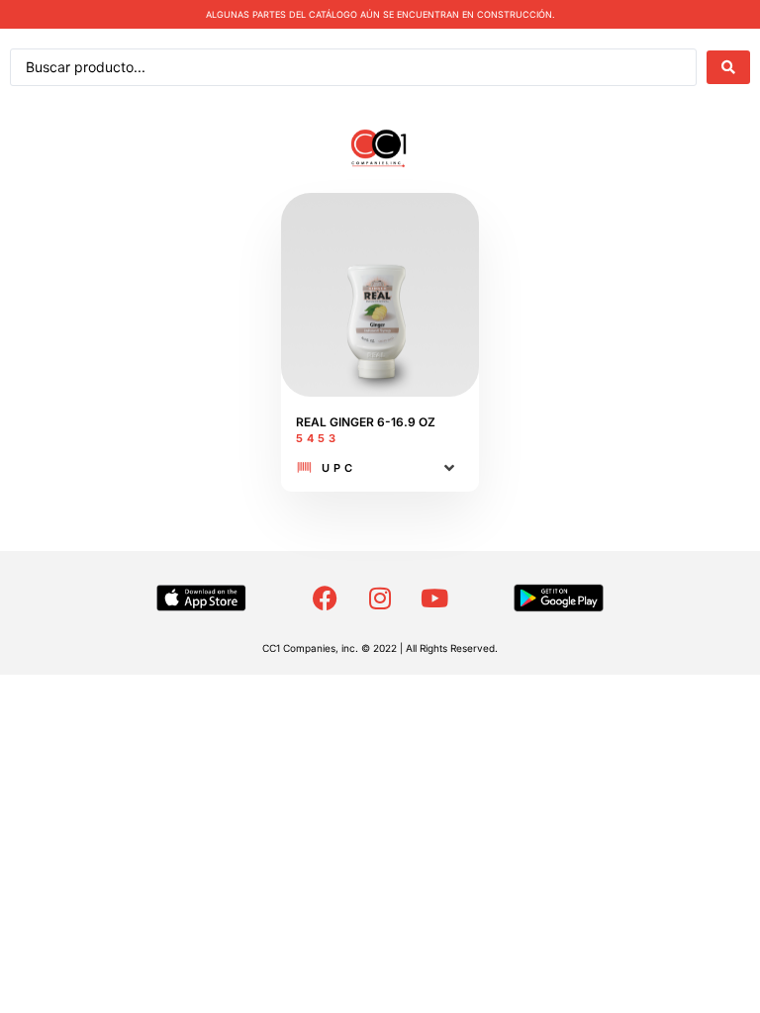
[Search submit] (728, 67)
